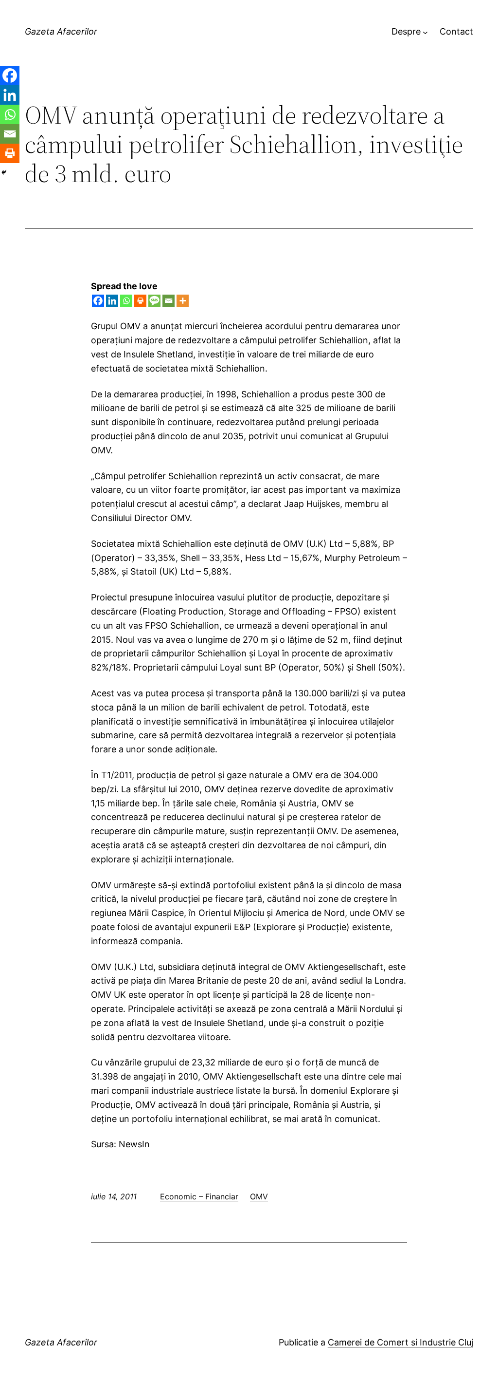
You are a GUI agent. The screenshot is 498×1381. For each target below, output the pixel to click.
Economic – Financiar (199, 1196)
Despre (406, 31)
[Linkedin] (112, 301)
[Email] (168, 301)
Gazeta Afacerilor (61, 31)
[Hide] (4, 172)
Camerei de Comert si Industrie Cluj (400, 1342)
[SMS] (154, 301)
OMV (259, 1196)
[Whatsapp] (126, 301)
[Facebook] (98, 301)
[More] (183, 301)
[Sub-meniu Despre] (425, 32)
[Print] (140, 301)
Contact (456, 31)
